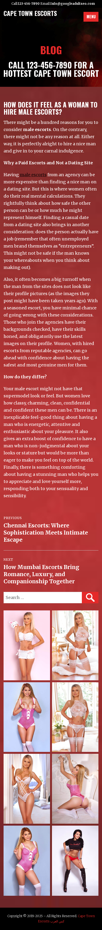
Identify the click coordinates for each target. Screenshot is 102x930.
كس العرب (57, 921)
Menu (91, 16)
